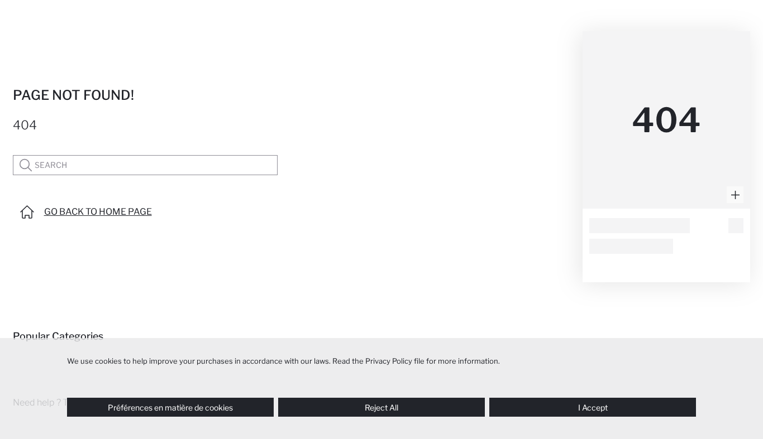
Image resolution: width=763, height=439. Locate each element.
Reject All (381, 407)
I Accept (593, 407)
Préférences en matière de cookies (170, 407)
